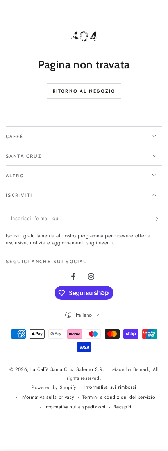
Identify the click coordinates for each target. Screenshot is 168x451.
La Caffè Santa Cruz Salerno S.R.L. (69, 369)
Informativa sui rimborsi (110, 387)
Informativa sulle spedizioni (75, 407)
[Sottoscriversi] (157, 218)
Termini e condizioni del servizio (118, 397)
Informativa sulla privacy (47, 397)
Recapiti (123, 407)
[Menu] (10, 42)
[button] (137, 42)
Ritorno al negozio (84, 91)
